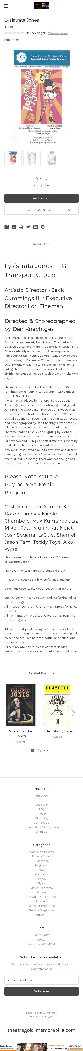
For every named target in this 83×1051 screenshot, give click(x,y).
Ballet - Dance (41, 856)
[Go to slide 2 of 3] (39, 750)
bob (41, 800)
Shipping (41, 818)
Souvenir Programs (41, 906)
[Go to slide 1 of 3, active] (32, 750)
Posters (41, 901)
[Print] (21, 227)
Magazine (41, 865)
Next (73, 713)
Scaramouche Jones (20, 733)
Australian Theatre (41, 852)
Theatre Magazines (42, 910)
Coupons (41, 805)
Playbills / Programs (41, 897)
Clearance (41, 861)
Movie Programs (41, 888)
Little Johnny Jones (58, 731)
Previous (5, 713)
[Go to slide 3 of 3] (46, 750)
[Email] (14, 227)
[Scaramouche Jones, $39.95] (20, 705)
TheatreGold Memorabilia (41, 827)
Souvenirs (41, 915)
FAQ (41, 809)
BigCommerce (48, 1012)
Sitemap (41, 831)
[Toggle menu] (6, 6)
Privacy (41, 813)
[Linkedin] (35, 227)
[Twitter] (28, 227)
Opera (41, 892)
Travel (41, 870)
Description (41, 244)
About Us (41, 796)
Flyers (41, 883)
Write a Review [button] (58, 33)
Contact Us (41, 822)
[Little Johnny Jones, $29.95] (57, 705)
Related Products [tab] (41, 673)
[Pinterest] (43, 227)
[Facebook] (6, 227)
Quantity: (41, 178)
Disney (41, 879)
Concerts (41, 874)
